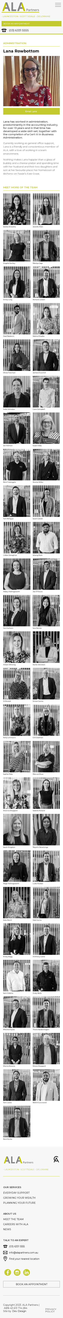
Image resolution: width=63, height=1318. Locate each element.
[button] (58, 5)
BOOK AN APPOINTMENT (17, 23)
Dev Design (19, 1311)
